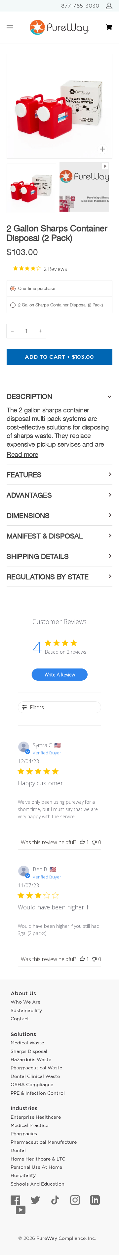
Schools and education (37, 1184)
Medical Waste (27, 1042)
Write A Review (60, 674)
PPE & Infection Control (38, 1093)
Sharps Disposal (29, 1051)
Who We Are (25, 1002)
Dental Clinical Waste (35, 1076)
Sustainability (26, 1010)
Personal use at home (36, 1167)
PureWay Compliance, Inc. (66, 1238)
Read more (22, 455)
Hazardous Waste (31, 1059)
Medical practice (29, 1125)
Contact (20, 1018)
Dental (18, 1150)
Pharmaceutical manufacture (44, 1142)
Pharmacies (24, 1133)
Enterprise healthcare (36, 1117)
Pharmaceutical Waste (36, 1067)
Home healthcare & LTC (38, 1159)
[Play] (59, 83)
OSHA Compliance (32, 1084)
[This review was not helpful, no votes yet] (94, 842)
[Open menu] (16, 27)
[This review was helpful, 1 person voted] (82, 842)
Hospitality (23, 1175)
